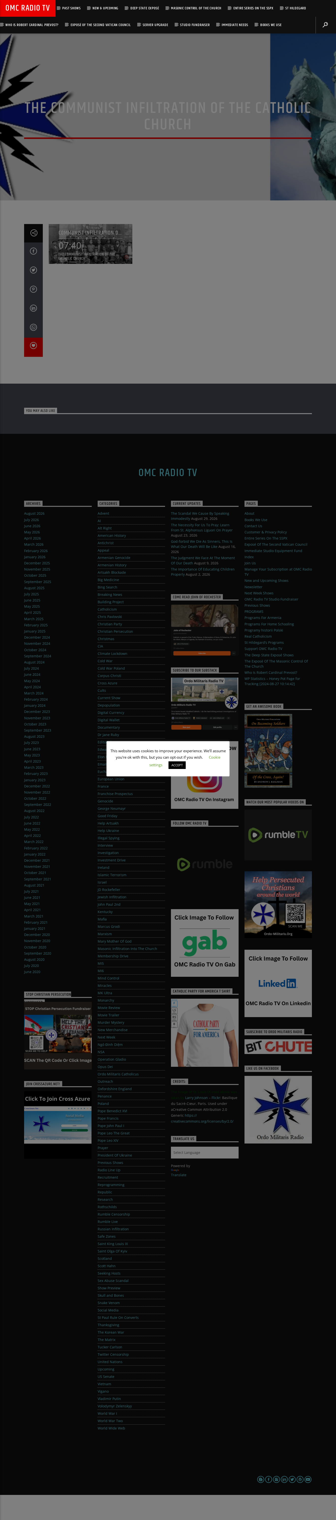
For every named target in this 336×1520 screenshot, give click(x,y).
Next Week (106, 1037)
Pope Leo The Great (114, 1133)
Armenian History (112, 565)
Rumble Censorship (114, 1214)
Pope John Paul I (111, 1125)
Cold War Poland (111, 668)
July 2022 (31, 817)
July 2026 (31, 519)
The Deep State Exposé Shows (269, 655)
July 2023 (31, 742)
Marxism (105, 934)
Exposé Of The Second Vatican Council (101, 25)
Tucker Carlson (110, 1347)
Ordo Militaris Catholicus (118, 1074)
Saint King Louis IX (113, 1243)
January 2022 (35, 854)
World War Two (110, 1420)
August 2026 (34, 513)
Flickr (216, 1097)
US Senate (106, 1376)
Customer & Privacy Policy (265, 532)
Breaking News (110, 594)
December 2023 (37, 711)
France (103, 786)
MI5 (101, 963)
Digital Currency (111, 712)
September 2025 (37, 581)
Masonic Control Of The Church (196, 8)
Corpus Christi (109, 675)
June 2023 (32, 749)
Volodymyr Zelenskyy (115, 1406)
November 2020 (37, 940)
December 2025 (37, 563)
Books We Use (271, 25)
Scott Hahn (107, 1266)
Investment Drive (112, 860)
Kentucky (105, 911)
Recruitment (108, 1177)
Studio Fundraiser (195, 25)
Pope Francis (108, 1118)
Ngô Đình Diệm (110, 1044)
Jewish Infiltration (112, 897)
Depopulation (109, 705)
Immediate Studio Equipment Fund (273, 550)
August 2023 (34, 736)
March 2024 (34, 693)
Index (249, 557)
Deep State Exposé (144, 8)
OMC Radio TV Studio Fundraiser (271, 599)
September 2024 (37, 656)
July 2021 (31, 891)
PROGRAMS (253, 611)
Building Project (111, 602)
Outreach (105, 1081)
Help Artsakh (108, 823)
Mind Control (108, 978)
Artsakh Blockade (112, 572)
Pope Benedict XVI (112, 1111)
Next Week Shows (259, 593)
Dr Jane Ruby (108, 734)
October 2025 (35, 575)
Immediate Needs (235, 25)
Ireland (103, 867)
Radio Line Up (109, 1170)
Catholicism (107, 609)
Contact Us (253, 526)
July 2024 (31, 668)
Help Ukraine (108, 830)
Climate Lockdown (112, 653)
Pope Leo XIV (108, 1140)
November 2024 (37, 643)
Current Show (109, 697)
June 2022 (32, 823)
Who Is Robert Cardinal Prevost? (32, 25)
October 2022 (35, 798)
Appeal (103, 550)
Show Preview (109, 1288)
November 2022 (37, 792)
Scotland (105, 1258)
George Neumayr (112, 808)
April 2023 (32, 761)
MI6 (101, 970)
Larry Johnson (196, 1097)
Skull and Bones (111, 1295)
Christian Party (110, 624)
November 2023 (37, 718)
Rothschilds (107, 1206)
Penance (105, 1096)
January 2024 (35, 705)
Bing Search (107, 587)
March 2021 (34, 916)
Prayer (103, 1147)
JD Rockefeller (109, 889)
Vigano (103, 1391)
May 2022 (32, 829)
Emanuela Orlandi (113, 764)
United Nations (110, 1361)
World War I (107, 1413)
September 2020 (37, 953)
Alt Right (105, 528)
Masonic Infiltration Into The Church (127, 948)
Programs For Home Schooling (269, 624)
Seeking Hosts (109, 1273)
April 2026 (32, 538)
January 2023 (35, 780)
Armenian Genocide (114, 557)
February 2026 (36, 550)
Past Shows (71, 8)
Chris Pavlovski (110, 616)
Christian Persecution (115, 631)
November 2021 (37, 866)
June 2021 (32, 897)
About (249, 513)
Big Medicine (108, 579)
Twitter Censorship (113, 1354)
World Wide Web (111, 1428)
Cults (102, 690)
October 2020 (35, 947)
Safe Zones (107, 1236)
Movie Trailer (108, 1015)
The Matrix (106, 1339)
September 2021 (37, 879)
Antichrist (106, 543)
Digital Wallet (109, 720)
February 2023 (36, 773)
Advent (103, 513)
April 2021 (32, 909)
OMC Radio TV (27, 8)
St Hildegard (295, 8)
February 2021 (36, 922)
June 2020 (32, 971)
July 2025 (31, 594)
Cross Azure (107, 683)
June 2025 (32, 600)
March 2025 (34, 619)
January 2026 (35, 557)
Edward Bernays (111, 749)
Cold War (105, 661)
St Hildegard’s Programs (264, 642)
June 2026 (32, 526)
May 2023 (32, 755)
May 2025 (32, 606)
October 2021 (35, 872)
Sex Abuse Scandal (113, 1280)
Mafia (102, 919)
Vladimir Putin (109, 1398)
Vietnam (104, 1384)
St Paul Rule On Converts (118, 1317)
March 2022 (34, 841)
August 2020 (34, 959)
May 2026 (32, 532)
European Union (111, 779)
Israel (102, 882)
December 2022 (37, 786)
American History (112, 535)
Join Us (250, 563)
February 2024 (36, 699)
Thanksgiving (108, 1325)
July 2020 (31, 965)
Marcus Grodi (109, 926)
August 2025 (34, 588)
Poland (103, 1103)
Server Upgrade (155, 25)
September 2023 (37, 730)
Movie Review (109, 1007)
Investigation (108, 852)
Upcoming (106, 1369)
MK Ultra (105, 993)
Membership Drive (113, 956)
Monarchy (106, 1000)
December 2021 (37, 860)
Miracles (105, 985)
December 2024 (37, 637)
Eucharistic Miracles (114, 771)
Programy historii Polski (263, 630)
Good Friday (107, 815)
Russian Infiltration (113, 1229)
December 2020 (37, 934)
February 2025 (36, 625)
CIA (100, 646)
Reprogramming (111, 1184)
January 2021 (35, 928)
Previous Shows (110, 1162)
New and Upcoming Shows (266, 580)
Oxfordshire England (115, 1088)
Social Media (108, 1310)
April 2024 (32, 687)
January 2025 (35, 631)
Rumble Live (108, 1221)
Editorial (104, 742)
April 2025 (32, 612)
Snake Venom (109, 1302)
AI (99, 520)
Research (105, 1199)
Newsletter (253, 587)
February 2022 (36, 848)
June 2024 (32, 674)
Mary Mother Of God (115, 941)
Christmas (106, 638)
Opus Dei (105, 1066)
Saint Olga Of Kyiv (112, 1251)
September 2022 (37, 804)
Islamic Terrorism (112, 875)
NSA (101, 1052)
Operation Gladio (112, 1059)
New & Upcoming (105, 8)
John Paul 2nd (109, 904)
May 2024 (32, 680)
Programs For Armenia (262, 617)
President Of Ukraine (115, 1155)
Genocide (105, 801)
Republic (105, 1192)
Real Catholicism (258, 636)
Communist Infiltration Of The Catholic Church (90, 233)
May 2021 (32, 903)
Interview (105, 845)
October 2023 (35, 724)
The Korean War (111, 1332)
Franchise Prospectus (115, 793)
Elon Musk (106, 756)
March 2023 (34, 767)
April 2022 (32, 835)
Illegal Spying (109, 838)
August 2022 (34, 810)
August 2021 (34, 885)
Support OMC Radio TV (263, 648)
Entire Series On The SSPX (253, 8)
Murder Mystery (111, 1022)
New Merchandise (113, 1029)
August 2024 (34, 662)
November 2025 (37, 569)
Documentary (109, 727)
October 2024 (35, 649)
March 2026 (34, 544)
